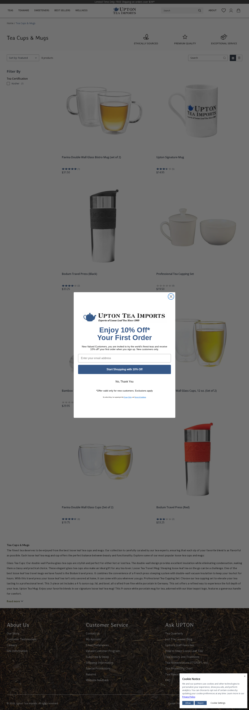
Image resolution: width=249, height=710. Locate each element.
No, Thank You (124, 381)
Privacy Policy (128, 397)
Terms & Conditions (140, 397)
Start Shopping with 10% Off (124, 369)
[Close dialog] (171, 296)
